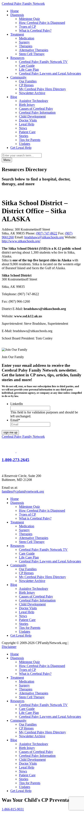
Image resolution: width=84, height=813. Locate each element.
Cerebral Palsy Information (37, 112)
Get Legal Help (20, 147)
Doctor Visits (28, 120)
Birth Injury (27, 105)
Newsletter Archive (32, 93)
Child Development (32, 116)
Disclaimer (9, 647)
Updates (24, 144)
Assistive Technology (33, 101)
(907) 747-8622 (46, 233)
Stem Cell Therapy (32, 54)
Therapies (25, 46)
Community (18, 77)
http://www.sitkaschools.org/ (21, 241)
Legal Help (26, 124)
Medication (26, 38)
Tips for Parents (29, 140)
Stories (23, 136)
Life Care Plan (29, 69)
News (23, 128)
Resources (17, 58)
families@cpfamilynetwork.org (23, 491)
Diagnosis (17, 15)
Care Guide (27, 65)
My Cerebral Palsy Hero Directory (42, 89)
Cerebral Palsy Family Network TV (43, 62)
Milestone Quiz (29, 19)
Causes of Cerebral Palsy (36, 108)
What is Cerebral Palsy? (35, 30)
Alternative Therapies (33, 50)
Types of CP (27, 26)
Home (14, 11)
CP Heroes (26, 85)
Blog (13, 97)
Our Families (28, 81)
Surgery (24, 42)
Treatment (17, 34)
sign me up (10, 432)
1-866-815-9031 (13, 809)
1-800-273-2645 (15, 459)
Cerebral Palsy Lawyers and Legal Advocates (50, 73)
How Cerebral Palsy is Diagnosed (42, 23)
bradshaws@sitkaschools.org (44, 237)
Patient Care (27, 132)
